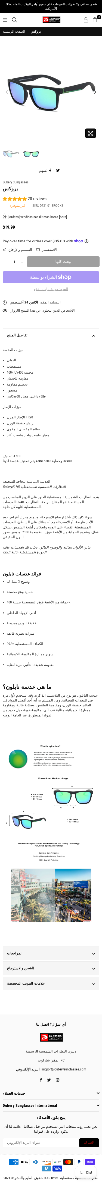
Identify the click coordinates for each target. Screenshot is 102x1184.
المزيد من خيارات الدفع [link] (51, 289)
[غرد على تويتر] (58, 171)
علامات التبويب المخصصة (26, 983)
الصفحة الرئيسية (14, 31)
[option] (51, 92)
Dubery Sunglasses (16, 182)
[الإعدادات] (86, 20)
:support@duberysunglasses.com (63, 1069)
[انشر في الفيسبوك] (50, 171)
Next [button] (95, 92)
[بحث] (14, 20)
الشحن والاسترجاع (20, 968)
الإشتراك (89, 1142)
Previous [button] (7, 92)
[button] (25, 199)
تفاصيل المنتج (17, 335)
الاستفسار (49, 250)
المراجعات (15, 953)
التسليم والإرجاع (20, 250)
